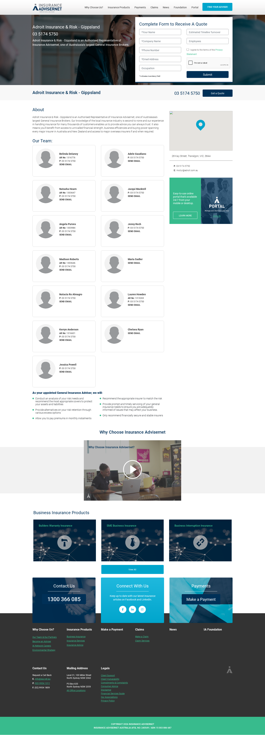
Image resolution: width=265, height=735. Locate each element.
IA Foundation (213, 629)
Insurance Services (76, 640)
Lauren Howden (137, 294)
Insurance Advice (75, 644)
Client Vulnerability (110, 679)
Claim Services (142, 640)
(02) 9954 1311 (42, 683)
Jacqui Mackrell (137, 189)
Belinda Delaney (68, 153)
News (166, 7)
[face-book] (122, 609)
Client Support (108, 675)
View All (132, 569)
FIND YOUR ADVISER (217, 6)
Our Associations (109, 697)
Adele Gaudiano (137, 153)
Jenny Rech (134, 224)
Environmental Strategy (43, 650)
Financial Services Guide (113, 693)
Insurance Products (119, 7)
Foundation (180, 7)
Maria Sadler (135, 259)
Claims (154, 7)
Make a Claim (142, 636)
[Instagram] (142, 609)
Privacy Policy (108, 700)
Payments (140, 7)
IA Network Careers (41, 645)
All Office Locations (76, 690)
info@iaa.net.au (42, 678)
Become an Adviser (41, 641)
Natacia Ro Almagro (70, 294)
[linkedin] (132, 609)
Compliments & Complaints (114, 682)
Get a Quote (217, 93)
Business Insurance (76, 636)
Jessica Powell (67, 364)
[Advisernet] (49, 7)
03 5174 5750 (45, 34)
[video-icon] (132, 469)
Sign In (217, 216)
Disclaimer (106, 689)
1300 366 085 (64, 599)
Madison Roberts (69, 259)
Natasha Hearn (68, 189)
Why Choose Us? (95, 7)
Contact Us (64, 586)
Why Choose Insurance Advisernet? (111, 447)
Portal (194, 7)
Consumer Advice (109, 686)
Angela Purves (67, 224)
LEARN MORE (185, 215)
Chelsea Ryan (135, 329)
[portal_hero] (217, 204)
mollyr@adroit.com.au (187, 170)
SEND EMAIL (65, 164)
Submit (207, 74)
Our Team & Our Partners (44, 637)
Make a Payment (201, 599)
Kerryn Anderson (68, 329)
